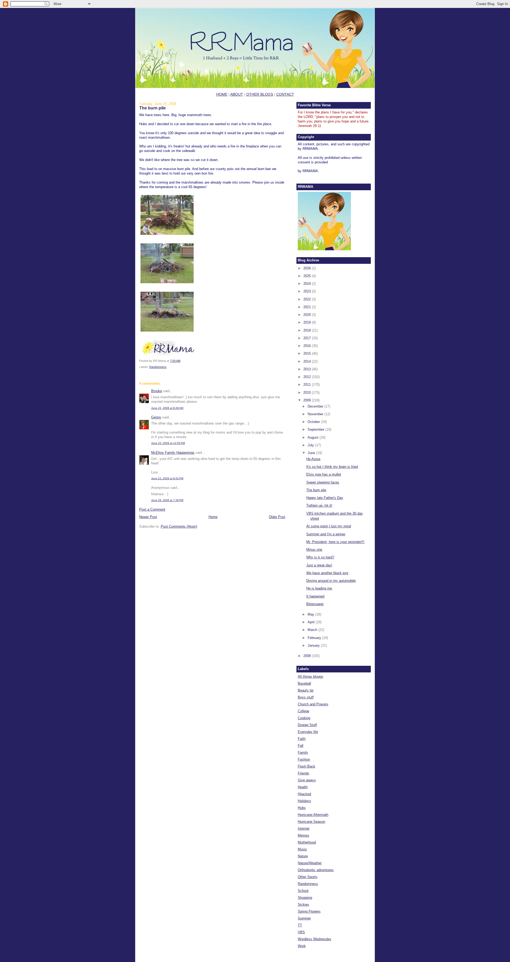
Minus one (314, 550)
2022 (307, 299)
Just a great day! (319, 565)
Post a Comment (152, 509)
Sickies (303, 904)
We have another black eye (327, 573)
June (312, 453)
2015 (307, 353)
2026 (307, 268)
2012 (307, 377)
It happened (315, 596)
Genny (156, 417)
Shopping (305, 898)
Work (302, 946)
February (315, 638)
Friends (303, 773)
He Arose (313, 459)
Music (302, 849)
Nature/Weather (310, 863)
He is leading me (319, 588)
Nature (303, 856)
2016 (307, 346)
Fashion (304, 759)
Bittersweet (315, 604)
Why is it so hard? (320, 557)
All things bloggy (310, 677)
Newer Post (148, 517)
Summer (304, 918)
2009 (307, 400)
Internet (303, 828)
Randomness (158, 366)
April (312, 622)
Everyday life (308, 732)
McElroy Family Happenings (172, 453)
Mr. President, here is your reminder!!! (335, 542)
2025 (307, 276)
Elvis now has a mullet (323, 474)
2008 (307, 656)
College (303, 711)
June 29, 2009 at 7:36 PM (167, 500)
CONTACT (285, 94)
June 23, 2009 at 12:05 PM (168, 443)
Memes (303, 835)
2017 (307, 338)
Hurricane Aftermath (313, 815)
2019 (307, 322)
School (303, 891)
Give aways (307, 780)
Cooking (304, 718)
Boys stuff (306, 697)
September (316, 429)
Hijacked (304, 794)
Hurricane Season (311, 822)
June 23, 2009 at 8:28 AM (167, 407)
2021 (307, 307)
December (316, 406)
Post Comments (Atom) (179, 526)
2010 (307, 393)
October (314, 422)
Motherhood (307, 842)
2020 (307, 315)
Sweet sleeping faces (322, 482)
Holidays (304, 801)
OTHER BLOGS (259, 94)
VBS (301, 932)
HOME (221, 94)
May (311, 614)
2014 (307, 361)
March (313, 630)
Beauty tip (305, 690)
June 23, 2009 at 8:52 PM (167, 478)
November (316, 414)
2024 (307, 284)
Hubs (302, 808)
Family (303, 753)
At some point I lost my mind (328, 526)
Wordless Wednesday (314, 939)
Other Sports (307, 877)
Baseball (304, 683)
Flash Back (306, 766)
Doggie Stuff (307, 725)
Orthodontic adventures (316, 870)
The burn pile (152, 107)
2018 (307, 330)
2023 (307, 291)
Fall (300, 746)
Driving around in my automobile (331, 581)
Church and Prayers (313, 704)
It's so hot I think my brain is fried (332, 467)
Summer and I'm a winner (325, 534)
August (314, 437)
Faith (301, 739)
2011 (307, 385)
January (314, 645)
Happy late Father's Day (324, 498)
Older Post (277, 517)
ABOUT (236, 94)
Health (303, 787)
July (311, 445)
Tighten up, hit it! (319, 505)
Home (213, 517)
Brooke (156, 391)
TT (300, 925)
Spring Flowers (309, 911)
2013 (307, 369)
